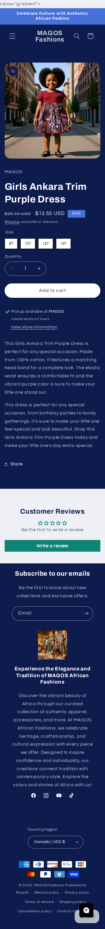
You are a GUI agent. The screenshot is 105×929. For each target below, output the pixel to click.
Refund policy (47, 892)
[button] (12, 36)
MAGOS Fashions (49, 885)
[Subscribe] (86, 613)
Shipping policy (73, 902)
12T (45, 242)
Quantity (13, 256)
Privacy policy (77, 892)
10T (27, 242)
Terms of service (39, 902)
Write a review (52, 545)
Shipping (12, 221)
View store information (34, 327)
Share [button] (16, 464)
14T (63, 242)
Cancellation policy (35, 911)
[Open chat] (86, 910)
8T (11, 242)
